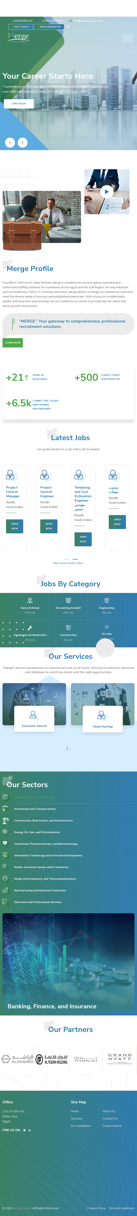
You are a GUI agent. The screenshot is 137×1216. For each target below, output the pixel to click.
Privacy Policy (96, 1208)
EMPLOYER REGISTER (50, 26)
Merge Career (22, 1208)
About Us (109, 1111)
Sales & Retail (30, 608)
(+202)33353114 (22, 20)
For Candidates (81, 1125)
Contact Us (110, 1118)
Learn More (12, 342)
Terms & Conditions (121, 1208)
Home (75, 1111)
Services (76, 1118)
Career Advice (112, 1125)
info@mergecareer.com (87, 20)
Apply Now (19, 112)
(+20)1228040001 (52, 20)
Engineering (106, 608)
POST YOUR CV (22, 26)
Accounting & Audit (68, 608)
